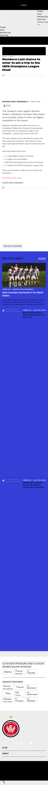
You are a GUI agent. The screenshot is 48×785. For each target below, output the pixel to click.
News (12, 56)
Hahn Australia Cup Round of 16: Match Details (22, 294)
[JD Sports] (19, 693)
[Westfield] (31, 700)
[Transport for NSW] (19, 700)
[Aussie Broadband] (8, 687)
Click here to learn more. (12, 178)
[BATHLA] (7, 672)
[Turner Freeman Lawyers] (19, 672)
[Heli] (7, 693)
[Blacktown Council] (31, 687)
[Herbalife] (31, 672)
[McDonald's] (32, 693)
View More (42, 258)
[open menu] (1, 23)
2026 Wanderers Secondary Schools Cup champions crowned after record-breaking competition (34, 485)
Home (4, 56)
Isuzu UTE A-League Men (12, 246)
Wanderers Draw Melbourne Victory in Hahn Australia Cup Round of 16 (33, 315)
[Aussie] (19, 687)
